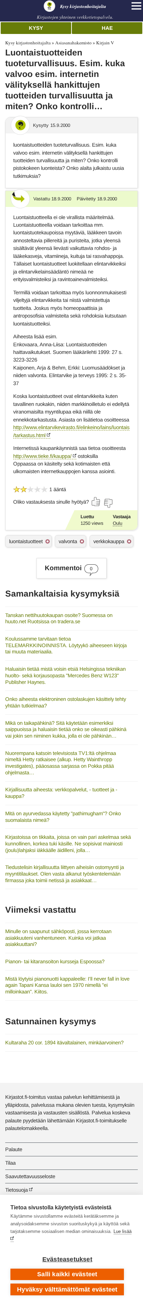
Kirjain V (105, 43)
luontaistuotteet (26, 541)
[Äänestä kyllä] (96, 501)
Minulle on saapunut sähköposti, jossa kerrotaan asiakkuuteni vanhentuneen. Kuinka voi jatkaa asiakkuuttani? (58, 937)
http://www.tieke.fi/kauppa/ (42, 456)
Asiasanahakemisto (73, 43)
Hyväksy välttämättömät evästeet (67, 1289)
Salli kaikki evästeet (67, 1274)
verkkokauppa (108, 541)
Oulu (117, 523)
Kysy (36, 28)
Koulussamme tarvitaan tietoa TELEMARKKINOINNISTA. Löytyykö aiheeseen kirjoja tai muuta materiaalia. (66, 645)
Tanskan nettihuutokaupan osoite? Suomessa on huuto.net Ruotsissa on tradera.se (58, 618)
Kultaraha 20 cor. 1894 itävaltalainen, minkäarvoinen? (64, 1042)
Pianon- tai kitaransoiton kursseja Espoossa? (54, 961)
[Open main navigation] (136, 6)
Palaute (13, 1149)
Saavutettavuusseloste (30, 1176)
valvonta (68, 541)
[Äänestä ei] (107, 503)
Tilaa (10, 1163)
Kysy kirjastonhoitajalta (28, 43)
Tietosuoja (16, 1190)
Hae (107, 28)
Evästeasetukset (67, 1259)
